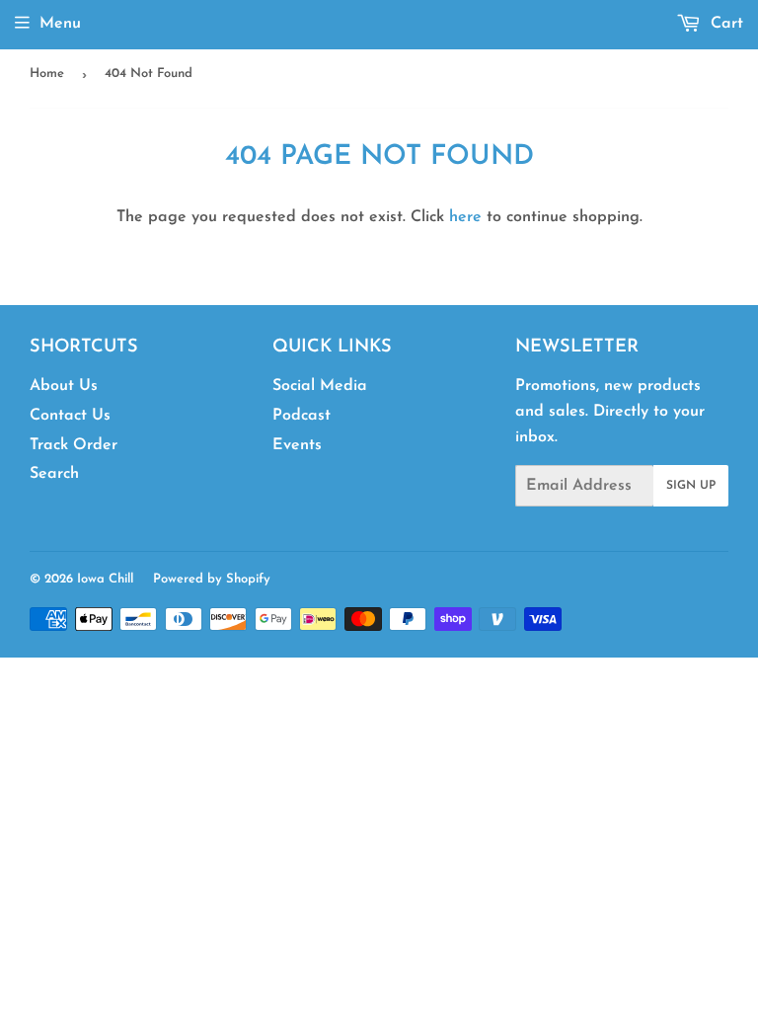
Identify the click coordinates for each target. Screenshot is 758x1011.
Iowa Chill (105, 579)
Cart (724, 24)
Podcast (301, 416)
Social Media (319, 386)
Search (54, 474)
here (465, 217)
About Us (64, 386)
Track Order (73, 445)
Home (47, 73)
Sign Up (691, 486)
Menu (60, 24)
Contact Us (70, 416)
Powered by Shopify (211, 579)
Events (297, 445)
